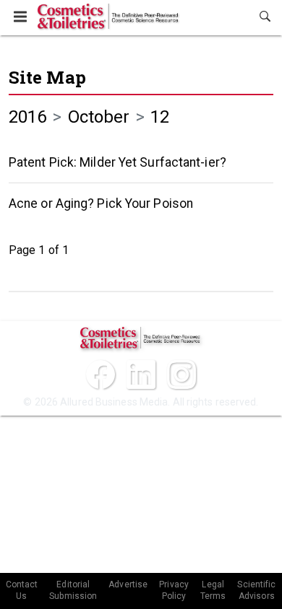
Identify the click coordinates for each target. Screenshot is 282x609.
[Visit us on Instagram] (181, 374)
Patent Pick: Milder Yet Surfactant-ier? (117, 162)
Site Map (47, 77)
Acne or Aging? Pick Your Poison (101, 203)
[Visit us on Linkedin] (141, 374)
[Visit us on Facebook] (100, 374)
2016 (27, 117)
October (99, 117)
